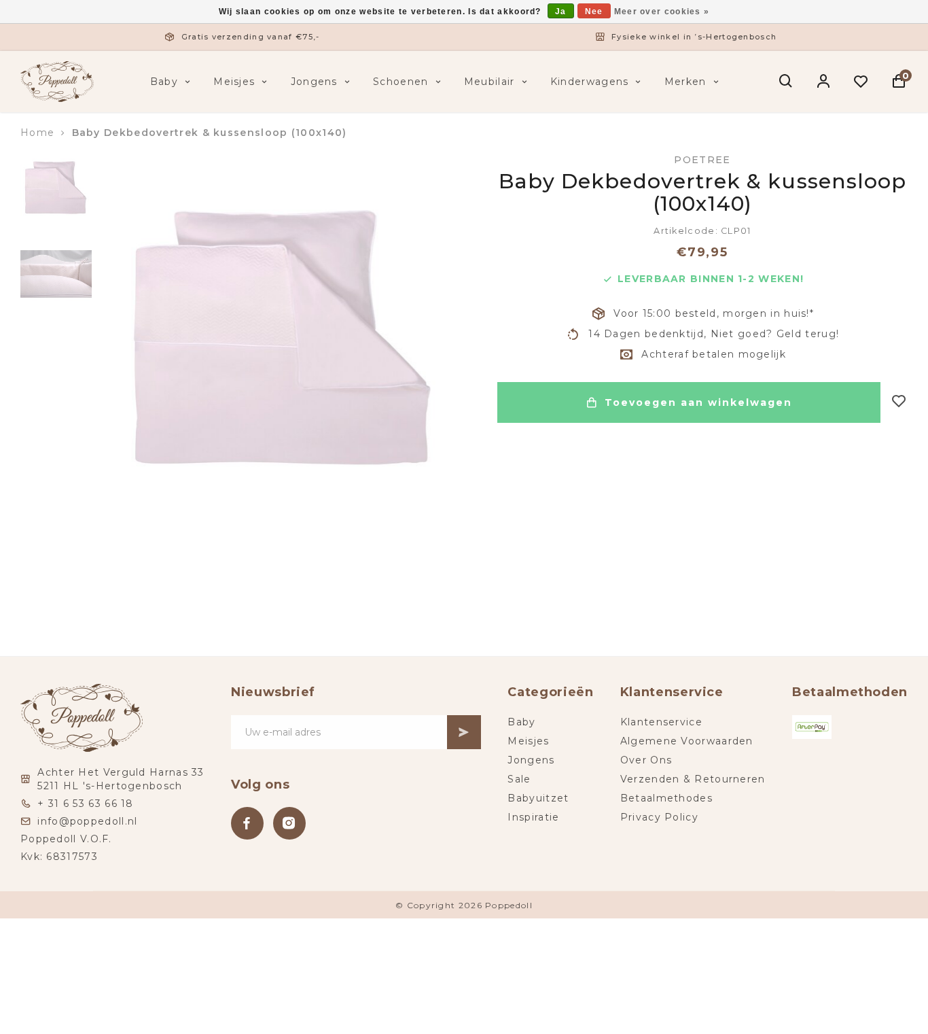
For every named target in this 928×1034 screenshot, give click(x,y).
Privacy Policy (659, 817)
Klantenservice (661, 722)
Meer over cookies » (662, 11)
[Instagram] (289, 823)
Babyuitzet (538, 798)
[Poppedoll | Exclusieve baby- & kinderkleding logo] (57, 81)
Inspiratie (533, 817)
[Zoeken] (786, 81)
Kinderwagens (589, 81)
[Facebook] (247, 823)
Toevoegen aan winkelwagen (698, 402)
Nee (594, 11)
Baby (164, 81)
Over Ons (646, 760)
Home (37, 132)
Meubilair (489, 81)
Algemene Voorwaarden (686, 741)
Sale (519, 779)
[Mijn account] (823, 81)
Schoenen (400, 81)
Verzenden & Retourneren (693, 779)
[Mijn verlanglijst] (861, 81)
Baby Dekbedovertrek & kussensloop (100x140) (209, 132)
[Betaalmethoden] (812, 727)
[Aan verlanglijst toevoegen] (899, 402)
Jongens (314, 81)
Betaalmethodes (666, 798)
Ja (561, 11)
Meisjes (234, 81)
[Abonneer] (464, 732)
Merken (685, 81)
